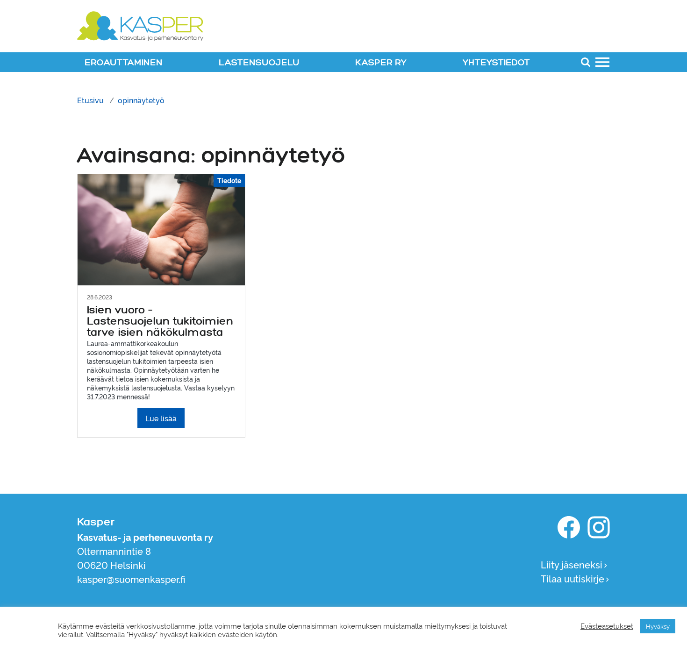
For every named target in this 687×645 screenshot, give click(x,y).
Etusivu (90, 100)
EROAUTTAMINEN (124, 62)
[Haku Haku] (585, 61)
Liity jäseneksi (571, 564)
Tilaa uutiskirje (572, 578)
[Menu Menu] (602, 61)
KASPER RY (381, 62)
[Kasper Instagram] (598, 527)
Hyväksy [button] (658, 626)
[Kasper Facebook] (569, 527)
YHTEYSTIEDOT (496, 62)
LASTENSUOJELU (259, 62)
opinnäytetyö (141, 100)
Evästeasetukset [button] (606, 626)
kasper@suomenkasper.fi (131, 578)
